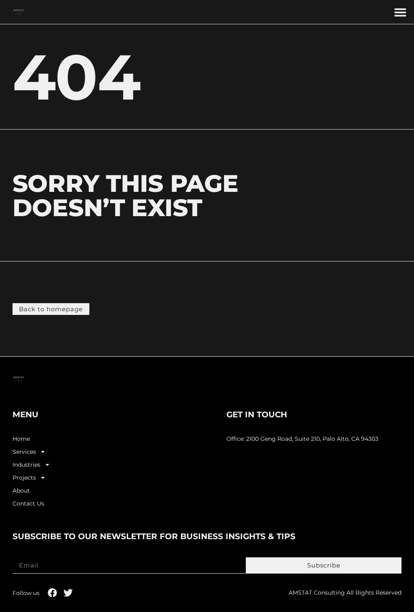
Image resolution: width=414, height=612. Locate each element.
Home (21, 439)
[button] (400, 12)
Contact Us (28, 503)
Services (24, 451)
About (21, 490)
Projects (24, 477)
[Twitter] (68, 592)
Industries (26, 464)
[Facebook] (52, 592)
